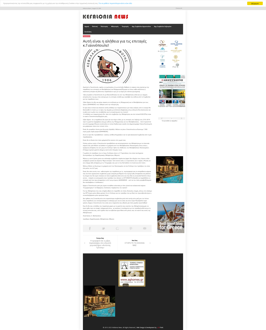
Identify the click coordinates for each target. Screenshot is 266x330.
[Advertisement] (169, 138)
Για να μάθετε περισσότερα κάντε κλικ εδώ (115, 3)
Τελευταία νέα (87, 36)
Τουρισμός (125, 26)
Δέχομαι (255, 3)
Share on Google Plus (117, 228)
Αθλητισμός (115, 26)
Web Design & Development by (150, 327)
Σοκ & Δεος (88, 32)
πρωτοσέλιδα (166, 120)
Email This (145, 228)
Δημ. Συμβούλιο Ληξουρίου (162, 26)
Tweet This (103, 228)
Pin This (131, 228)
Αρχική (86, 26)
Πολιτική (95, 26)
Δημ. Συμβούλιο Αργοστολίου (141, 26)
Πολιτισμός (104, 26)
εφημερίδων (174, 120)
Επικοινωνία (179, 8)
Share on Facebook (90, 228)
